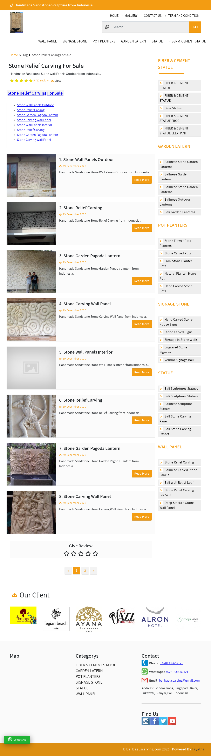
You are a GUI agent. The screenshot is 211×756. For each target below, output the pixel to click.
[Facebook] (154, 724)
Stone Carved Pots (177, 253)
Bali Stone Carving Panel (175, 418)
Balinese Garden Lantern (174, 176)
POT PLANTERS (104, 41)
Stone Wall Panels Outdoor (35, 105)
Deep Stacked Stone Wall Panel (176, 505)
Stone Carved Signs (178, 332)
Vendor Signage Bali (179, 360)
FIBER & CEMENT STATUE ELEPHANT (174, 130)
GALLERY (131, 15)
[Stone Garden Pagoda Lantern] (31, 271)
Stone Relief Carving (31, 110)
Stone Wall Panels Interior (34, 125)
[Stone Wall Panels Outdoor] (31, 175)
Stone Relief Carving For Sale (35, 93)
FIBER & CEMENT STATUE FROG (174, 118)
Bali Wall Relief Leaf (178, 482)
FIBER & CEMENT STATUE (187, 41)
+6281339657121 (171, 663)
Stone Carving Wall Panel (34, 120)
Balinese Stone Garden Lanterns (178, 164)
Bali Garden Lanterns (179, 212)
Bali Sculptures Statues (181, 388)
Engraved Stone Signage (173, 349)
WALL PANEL (47, 41)
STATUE (157, 41)
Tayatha (198, 749)
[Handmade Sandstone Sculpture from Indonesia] (16, 31)
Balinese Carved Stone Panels (178, 472)
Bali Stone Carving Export (175, 431)
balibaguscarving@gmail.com (179, 680)
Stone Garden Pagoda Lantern (37, 115)
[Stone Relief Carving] (31, 223)
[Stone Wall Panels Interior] (31, 368)
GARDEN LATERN (133, 41)
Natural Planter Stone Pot (177, 276)
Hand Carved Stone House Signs (175, 322)
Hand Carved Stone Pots (175, 288)
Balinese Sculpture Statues (175, 406)
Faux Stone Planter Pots (175, 263)
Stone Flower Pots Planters (175, 243)
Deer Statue (173, 108)
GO (195, 27)
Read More (141, 180)
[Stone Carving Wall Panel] (31, 319)
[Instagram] (146, 724)
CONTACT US (153, 15)
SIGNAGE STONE (74, 41)
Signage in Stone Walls (181, 339)
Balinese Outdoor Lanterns (174, 202)
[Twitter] (163, 724)
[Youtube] (172, 724)
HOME (114, 15)
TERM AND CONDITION (183, 15)
